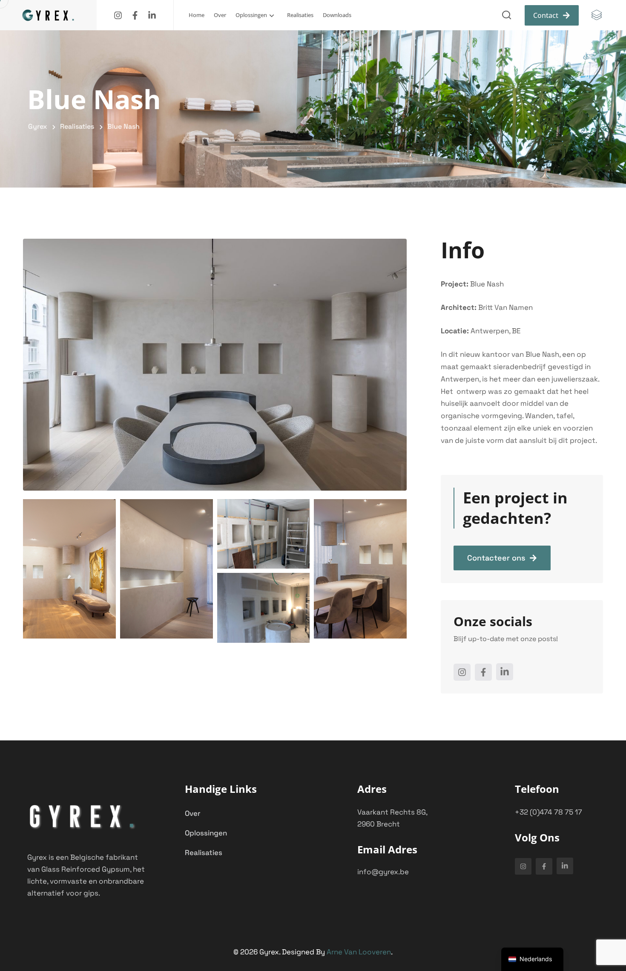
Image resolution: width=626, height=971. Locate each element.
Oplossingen (251, 15)
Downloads (337, 15)
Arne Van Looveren (359, 952)
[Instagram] (118, 15)
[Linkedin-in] (152, 15)
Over (220, 15)
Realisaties (300, 15)
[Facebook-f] (135, 15)
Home (196, 15)
